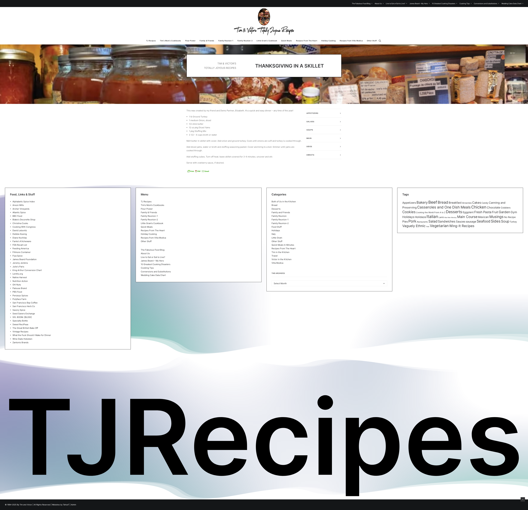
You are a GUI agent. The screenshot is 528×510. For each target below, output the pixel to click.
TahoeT (66, 505)
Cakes (476, 202)
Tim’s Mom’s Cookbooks (170, 41)
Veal (427, 226)
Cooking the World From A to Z (430, 212)
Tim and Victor (26, 505)
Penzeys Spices (20, 295)
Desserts (276, 209)
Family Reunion (279, 216)
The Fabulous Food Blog (361, 3)
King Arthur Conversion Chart (27, 270)
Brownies (467, 203)
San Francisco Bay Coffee (25, 302)
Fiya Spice (18, 255)
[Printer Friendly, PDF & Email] (198, 171)
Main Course (467, 217)
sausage (471, 221)
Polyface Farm (19, 299)
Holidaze (420, 217)
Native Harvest (20, 277)
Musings (496, 217)
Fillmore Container (22, 252)
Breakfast (455, 202)
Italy (274, 234)
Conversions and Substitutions (485, 3)
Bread (274, 205)
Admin (73, 505)
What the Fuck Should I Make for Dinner (32, 335)
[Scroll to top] (523, 499)
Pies (405, 221)
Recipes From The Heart (306, 41)
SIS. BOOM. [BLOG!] (22, 317)
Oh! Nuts (17, 284)
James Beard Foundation (25, 259)
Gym (514, 212)
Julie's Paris (18, 266)
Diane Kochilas (20, 237)
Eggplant (468, 212)
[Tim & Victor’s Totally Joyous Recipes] (264, 22)
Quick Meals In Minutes (283, 245)
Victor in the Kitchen (282, 259)
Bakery (422, 202)
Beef (432, 202)
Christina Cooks (20, 223)
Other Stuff (372, 41)
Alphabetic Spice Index (24, 201)
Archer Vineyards (21, 209)
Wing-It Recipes (461, 226)
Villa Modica (277, 263)
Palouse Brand (20, 288)
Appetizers (409, 202)
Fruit (495, 212)
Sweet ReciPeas (20, 324)
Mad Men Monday (450, 217)
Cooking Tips (465, 3)
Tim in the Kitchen (280, 252)
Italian (432, 216)
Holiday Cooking (328, 41)
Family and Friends (281, 212)
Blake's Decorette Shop (24, 219)
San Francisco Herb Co (24, 306)
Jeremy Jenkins (20, 263)
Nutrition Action (20, 281)
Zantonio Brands (20, 342)
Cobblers (506, 207)
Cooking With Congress (24, 227)
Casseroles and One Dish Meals (444, 207)
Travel (275, 255)
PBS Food (17, 292)
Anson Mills (18, 205)
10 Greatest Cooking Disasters (443, 3)
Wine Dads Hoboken (22, 339)
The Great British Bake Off (25, 328)
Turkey (513, 221)
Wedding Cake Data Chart (511, 3)
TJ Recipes (151, 41)
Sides (496, 221)
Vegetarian (439, 225)
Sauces (460, 221)
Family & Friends (207, 41)
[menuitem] (362, 3)
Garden (504, 212)
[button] (381, 40)
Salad (432, 221)
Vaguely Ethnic (414, 226)
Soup (505, 221)
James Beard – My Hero (418, 3)
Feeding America (21, 248)
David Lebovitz (20, 230)
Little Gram (277, 237)
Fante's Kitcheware (22, 241)
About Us (378, 3)
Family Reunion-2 (245, 41)
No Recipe (510, 217)
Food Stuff (277, 227)
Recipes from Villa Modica (351, 41)
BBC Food (17, 216)
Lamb (441, 217)
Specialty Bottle (20, 320)
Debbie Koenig (20, 234)
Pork (412, 221)
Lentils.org (18, 273)
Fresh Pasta (482, 212)
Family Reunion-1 (225, 41)
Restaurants (422, 222)
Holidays (276, 230)
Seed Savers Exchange (24, 313)
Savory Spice (19, 310)
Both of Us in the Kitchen (284, 201)
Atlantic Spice (19, 212)
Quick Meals (286, 41)
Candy (485, 202)
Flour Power (190, 41)
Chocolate (493, 207)
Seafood (483, 221)
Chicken (478, 207)
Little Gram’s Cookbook (267, 41)
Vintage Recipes (20, 331)
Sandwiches (446, 221)
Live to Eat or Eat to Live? (395, 3)
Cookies (409, 212)
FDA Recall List (20, 245)
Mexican (483, 217)
